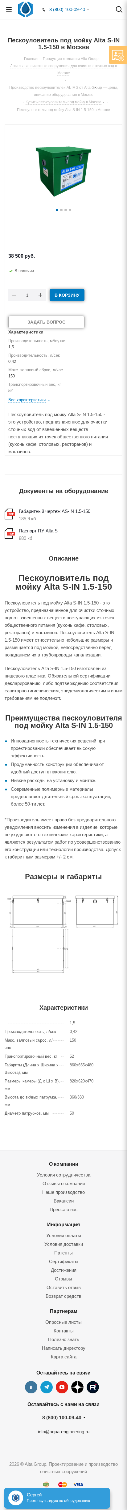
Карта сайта (63, 1356)
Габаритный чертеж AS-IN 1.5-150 (54, 511)
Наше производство (63, 1192)
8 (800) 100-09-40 (67, 9)
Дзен (77, 1387)
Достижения (63, 1270)
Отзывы (63, 1278)
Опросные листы (63, 1322)
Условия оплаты (63, 1235)
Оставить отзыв (64, 1287)
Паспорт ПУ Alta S (38, 530)
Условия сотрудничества (63, 1174)
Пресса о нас (64, 1209)
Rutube (93, 1387)
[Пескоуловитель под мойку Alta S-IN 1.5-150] (63, 169)
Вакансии (64, 1200)
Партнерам (63, 1311)
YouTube (62, 1387)
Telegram (46, 1387)
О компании (63, 1164)
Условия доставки (63, 1244)
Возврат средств (63, 1296)
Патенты (63, 1252)
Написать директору (63, 1348)
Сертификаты (63, 1261)
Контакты (64, 1330)
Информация (63, 1224)
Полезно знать (63, 1339)
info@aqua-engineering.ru (63, 1431)
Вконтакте (31, 1387)
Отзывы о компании (64, 1183)
